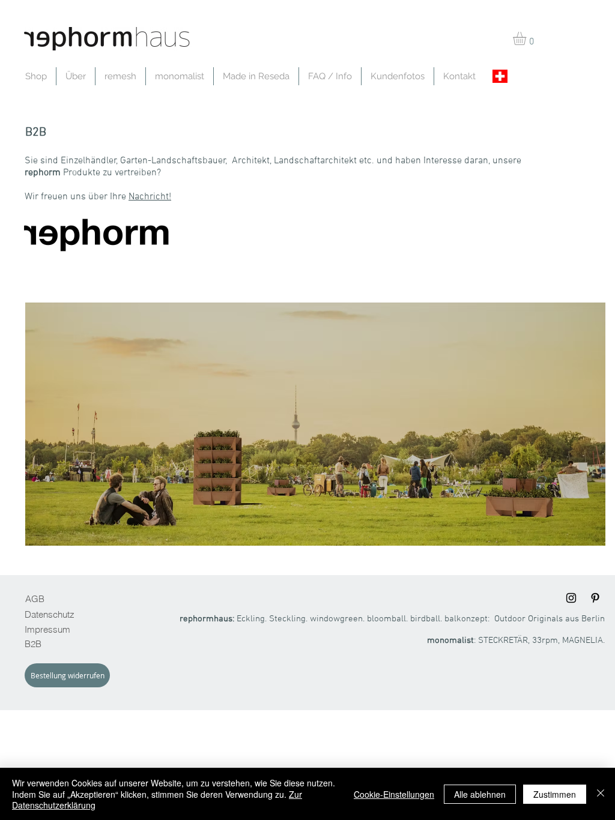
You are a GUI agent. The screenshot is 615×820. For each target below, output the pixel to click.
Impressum (47, 629)
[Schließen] (600, 793)
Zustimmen (554, 794)
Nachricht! (150, 197)
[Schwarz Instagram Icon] (571, 597)
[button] (527, 38)
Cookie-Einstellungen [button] (394, 794)
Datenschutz (49, 614)
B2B (33, 644)
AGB (34, 598)
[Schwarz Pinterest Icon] (595, 597)
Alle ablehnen (480, 794)
